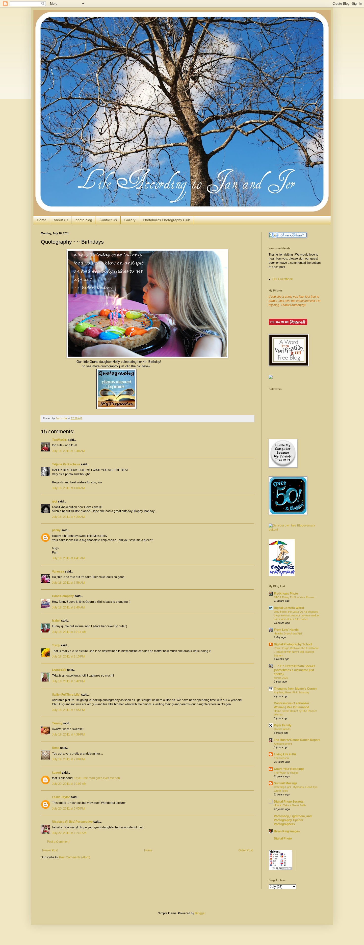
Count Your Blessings (289, 769)
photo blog (84, 220)
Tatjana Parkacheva (66, 464)
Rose (55, 748)
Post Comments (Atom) (74, 857)
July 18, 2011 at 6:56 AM (68, 582)
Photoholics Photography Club (166, 220)
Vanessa (58, 571)
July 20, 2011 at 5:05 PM (68, 808)
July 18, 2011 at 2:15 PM (68, 656)
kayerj (56, 772)
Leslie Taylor (61, 797)
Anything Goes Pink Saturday (291, 692)
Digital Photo (283, 838)
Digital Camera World (289, 608)
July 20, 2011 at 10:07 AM (69, 784)
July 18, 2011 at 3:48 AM (68, 451)
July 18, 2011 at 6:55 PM (68, 710)
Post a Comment (58, 841)
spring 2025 (281, 677)
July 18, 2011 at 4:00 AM (68, 488)
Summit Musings (285, 783)
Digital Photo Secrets (289, 801)
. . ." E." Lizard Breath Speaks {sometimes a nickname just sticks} (294, 670)
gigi (54, 501)
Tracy (56, 645)
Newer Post (50, 850)
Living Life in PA (285, 754)
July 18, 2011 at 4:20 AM (68, 517)
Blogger (200, 913)
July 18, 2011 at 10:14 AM (69, 632)
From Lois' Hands (286, 629)
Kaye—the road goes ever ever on (97, 778)
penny (56, 530)
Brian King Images (287, 831)
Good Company (63, 596)
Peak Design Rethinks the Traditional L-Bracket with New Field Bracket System (296, 652)
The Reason (281, 758)
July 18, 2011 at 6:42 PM (68, 681)
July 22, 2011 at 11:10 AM (69, 833)
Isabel (56, 620)
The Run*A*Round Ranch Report (297, 740)
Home (41, 220)
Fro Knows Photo (286, 593)
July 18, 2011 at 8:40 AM (68, 607)
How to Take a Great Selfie (290, 805)
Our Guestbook (282, 279)
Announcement (283, 743)
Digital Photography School (293, 644)
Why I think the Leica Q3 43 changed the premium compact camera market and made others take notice (296, 615)
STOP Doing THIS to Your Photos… (295, 597)
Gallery (129, 220)
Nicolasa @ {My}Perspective (72, 821)
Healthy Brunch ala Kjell (288, 633)
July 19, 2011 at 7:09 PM (68, 759)
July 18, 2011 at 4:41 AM (68, 558)
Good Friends (282, 729)
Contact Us (108, 220)
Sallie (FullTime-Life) (66, 694)
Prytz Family (282, 725)
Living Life (59, 670)
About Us (61, 220)
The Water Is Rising (286, 772)
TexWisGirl (59, 440)
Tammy (57, 723)
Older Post (245, 850)
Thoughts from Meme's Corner (295, 688)
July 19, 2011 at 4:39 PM (68, 734)
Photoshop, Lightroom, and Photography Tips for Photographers (293, 820)
